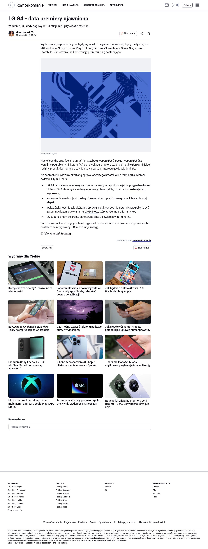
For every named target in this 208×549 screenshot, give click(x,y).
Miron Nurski (23, 32)
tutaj (65, 543)
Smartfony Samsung (16, 490)
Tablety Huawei (62, 493)
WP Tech (53, 5)
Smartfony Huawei (15, 493)
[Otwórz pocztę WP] (166, 5)
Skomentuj (130, 33)
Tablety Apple (61, 487)
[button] (175, 5)
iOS (106, 490)
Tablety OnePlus (62, 504)
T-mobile (156, 493)
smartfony (47, 248)
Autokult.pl (116, 5)
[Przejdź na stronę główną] (11, 7)
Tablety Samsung (63, 490)
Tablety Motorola (63, 497)
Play (155, 490)
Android (108, 487)
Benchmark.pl (70, 5)
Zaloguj (187, 5)
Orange (156, 487)
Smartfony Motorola (16, 497)
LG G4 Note (91, 211)
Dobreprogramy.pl (94, 5)
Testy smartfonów (15, 510)
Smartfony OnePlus (16, 504)
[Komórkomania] (32, 5)
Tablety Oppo (61, 507)
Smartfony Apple (15, 487)
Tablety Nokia (61, 500)
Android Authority (60, 233)
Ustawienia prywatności (151, 522)
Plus (155, 497)
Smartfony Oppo (14, 507)
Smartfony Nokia (15, 500)
